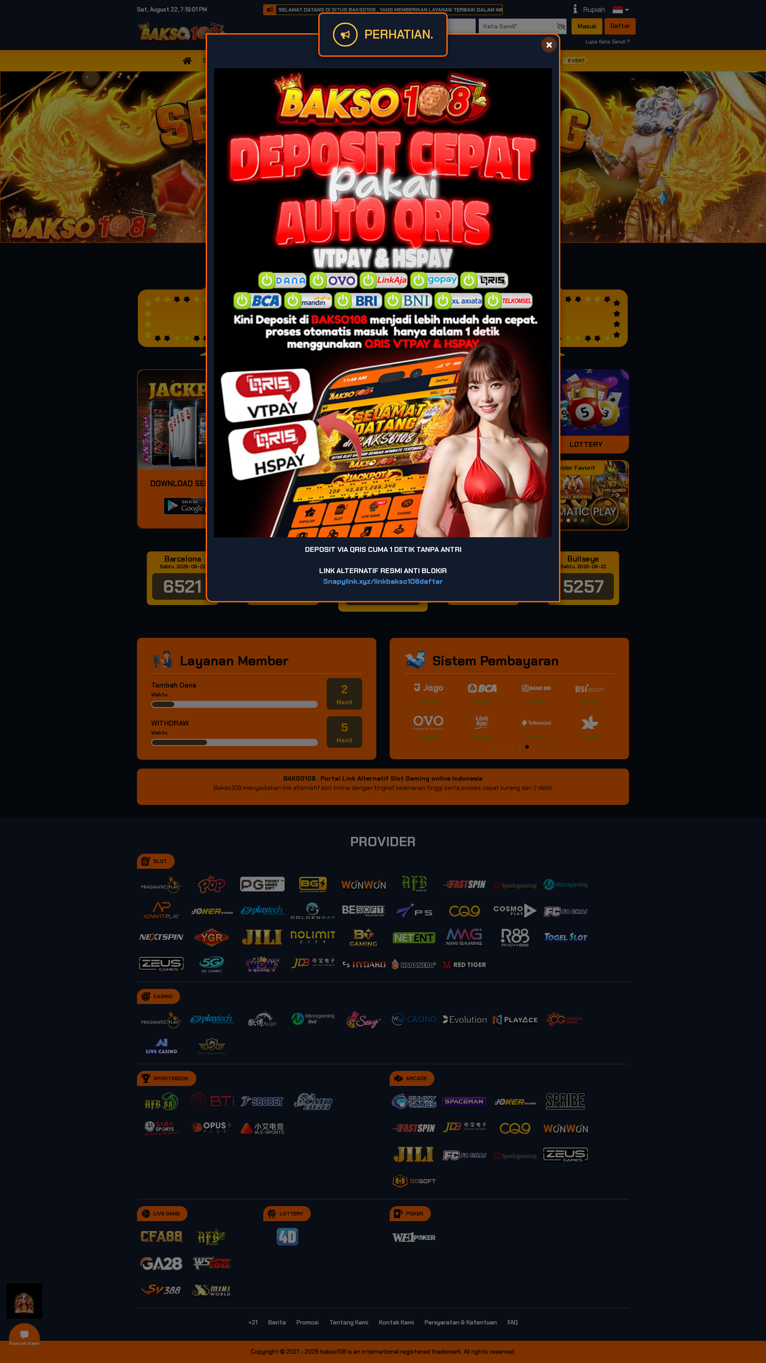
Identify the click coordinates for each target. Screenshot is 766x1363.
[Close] (549, 44)
